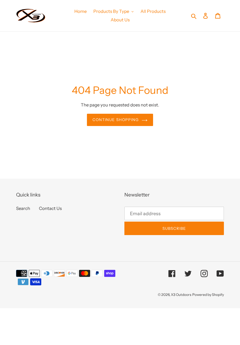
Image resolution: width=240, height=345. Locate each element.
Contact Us (50, 208)
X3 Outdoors (181, 294)
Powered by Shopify (208, 294)
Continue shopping (115, 119)
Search (23, 208)
